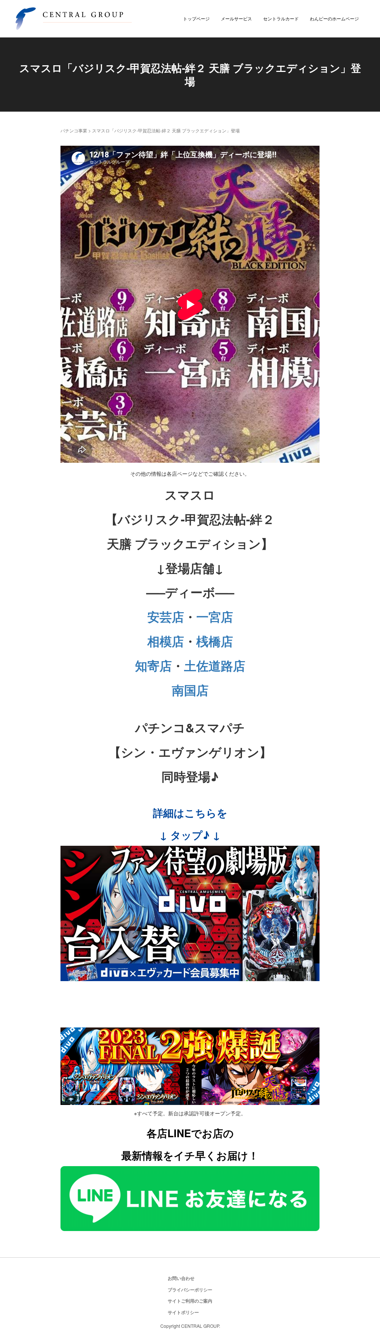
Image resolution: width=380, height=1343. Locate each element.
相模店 (165, 641)
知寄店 (153, 665)
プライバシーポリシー (190, 1289)
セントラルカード (281, 18)
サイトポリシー (183, 1312)
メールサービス (236, 18)
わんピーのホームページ (334, 18)
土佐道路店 (214, 665)
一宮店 (214, 616)
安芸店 (165, 616)
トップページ (196, 18)
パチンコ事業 (73, 130)
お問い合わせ (181, 1278)
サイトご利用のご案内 (190, 1300)
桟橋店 (214, 641)
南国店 (190, 690)
